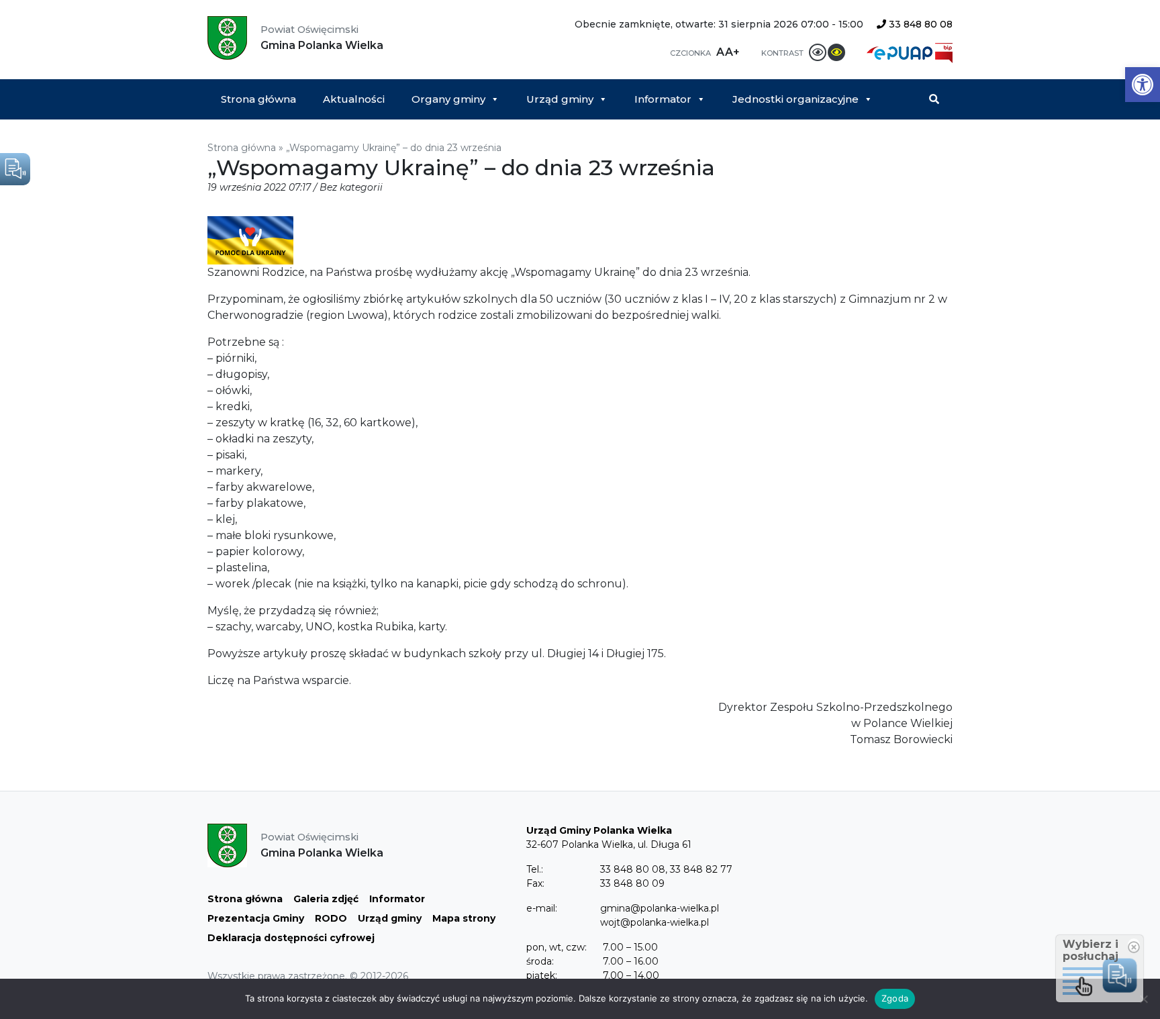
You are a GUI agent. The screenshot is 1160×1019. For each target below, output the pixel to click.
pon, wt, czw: (556, 947)
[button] (1142, 84)
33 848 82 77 (701, 869)
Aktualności (354, 99)
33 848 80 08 (919, 24)
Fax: (535, 883)
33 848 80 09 (632, 883)
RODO (331, 918)
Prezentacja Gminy (255, 918)
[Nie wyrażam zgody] (1143, 999)
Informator (662, 99)
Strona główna (258, 99)
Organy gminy (448, 99)
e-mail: (541, 908)
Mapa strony (463, 918)
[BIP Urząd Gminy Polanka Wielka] (944, 52)
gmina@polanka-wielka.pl (659, 908)
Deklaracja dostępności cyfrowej (291, 938)
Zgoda (894, 998)
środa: (540, 961)
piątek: (541, 975)
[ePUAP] (901, 52)
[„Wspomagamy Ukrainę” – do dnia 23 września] (250, 240)
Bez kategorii (351, 187)
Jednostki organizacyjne (795, 99)
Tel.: (534, 869)
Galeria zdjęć (325, 899)
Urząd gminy (559, 99)
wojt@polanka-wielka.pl (654, 922)
